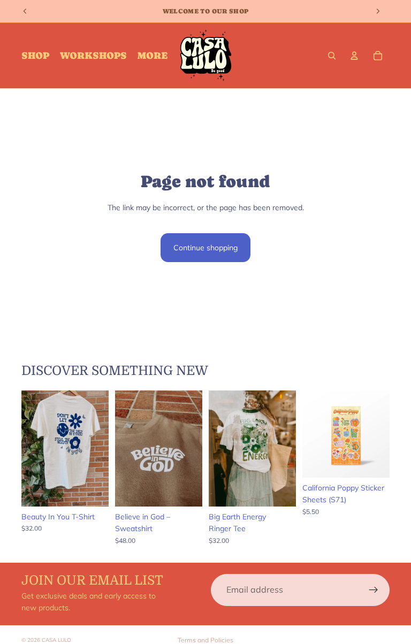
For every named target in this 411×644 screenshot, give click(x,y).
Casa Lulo (56, 640)
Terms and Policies (205, 640)
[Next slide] (97, 448)
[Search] (332, 55)
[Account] (354, 55)
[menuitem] (152, 56)
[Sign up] (373, 590)
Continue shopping (205, 247)
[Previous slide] (33, 448)
